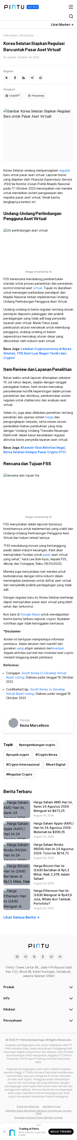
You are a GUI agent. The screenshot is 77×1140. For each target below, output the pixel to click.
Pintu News (10, 35)
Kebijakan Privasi (52, 1106)
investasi (57, 648)
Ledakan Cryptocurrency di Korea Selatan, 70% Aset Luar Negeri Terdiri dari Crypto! (37, 353)
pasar (47, 554)
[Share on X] (6, 78)
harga (49, 417)
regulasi (64, 170)
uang (20, 648)
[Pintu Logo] (21, 7)
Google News (30, 614)
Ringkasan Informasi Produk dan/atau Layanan (38, 1117)
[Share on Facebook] (15, 78)
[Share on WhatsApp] (41, 78)
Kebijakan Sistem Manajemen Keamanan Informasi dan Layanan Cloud (39, 1112)
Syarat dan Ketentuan (28, 1106)
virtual (37, 288)
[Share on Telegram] (32, 78)
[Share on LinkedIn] (24, 78)
